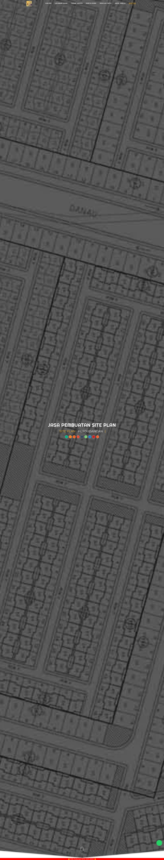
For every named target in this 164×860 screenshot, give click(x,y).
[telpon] (78, 436)
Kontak (132, 3)
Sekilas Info (106, 3)
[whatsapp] (85, 436)
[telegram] (89, 436)
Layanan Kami (61, 3)
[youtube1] (93, 436)
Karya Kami (91, 3)
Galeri (48, 3)
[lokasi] (66, 436)
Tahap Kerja (77, 3)
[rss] (74, 436)
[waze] (70, 436)
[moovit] (97, 436)
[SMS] (82, 436)
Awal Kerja (120, 3)
